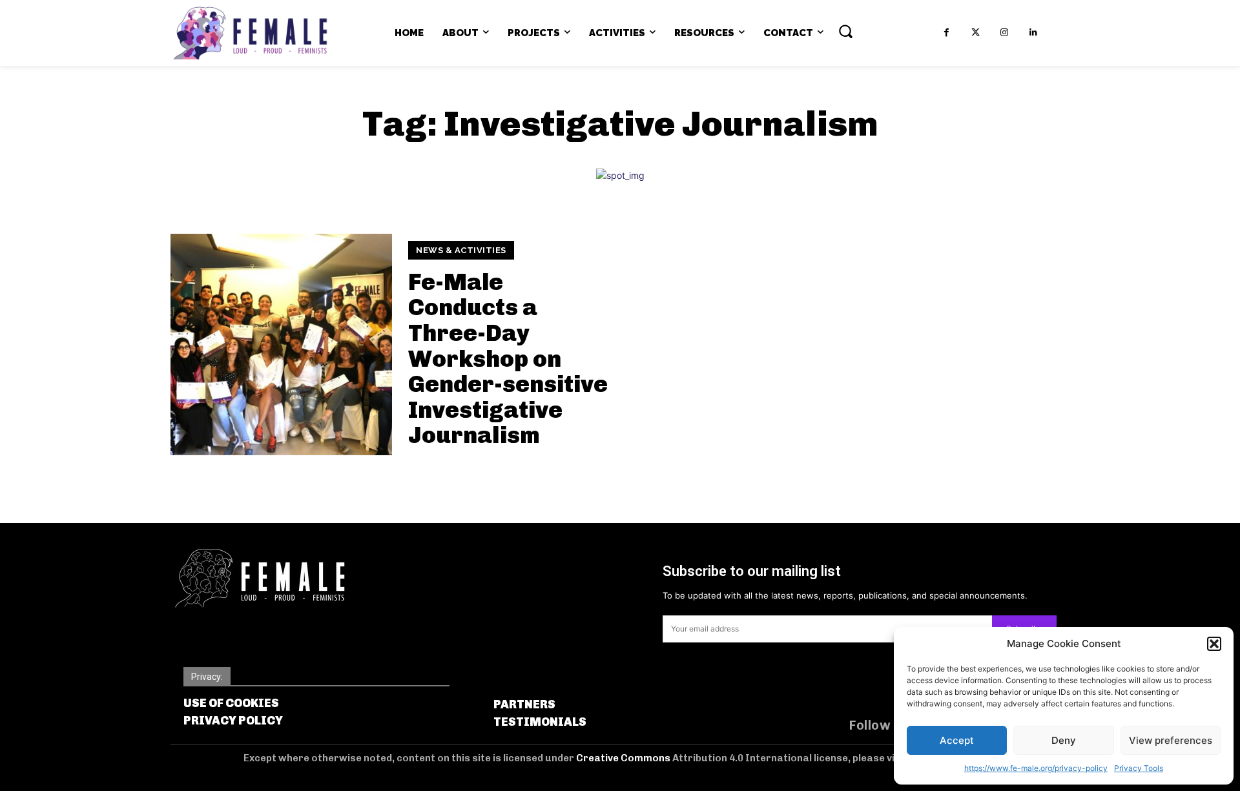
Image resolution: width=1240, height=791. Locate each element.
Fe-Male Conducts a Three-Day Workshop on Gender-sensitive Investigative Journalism (508, 358)
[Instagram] (1004, 32)
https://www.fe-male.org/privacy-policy (1036, 768)
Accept (957, 740)
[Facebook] (946, 32)
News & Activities (461, 250)
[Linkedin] (1033, 32)
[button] (1214, 643)
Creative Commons (624, 758)
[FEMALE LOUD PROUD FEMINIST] (249, 32)
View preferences (1170, 740)
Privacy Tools (1138, 768)
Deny (1063, 740)
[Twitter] (975, 32)
